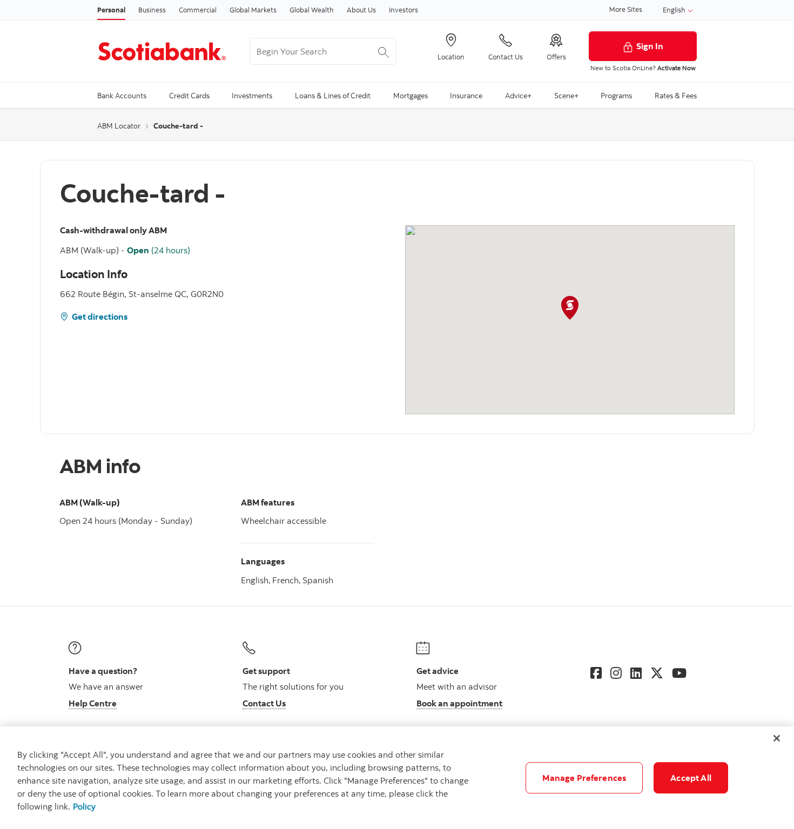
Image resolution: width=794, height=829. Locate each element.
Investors (403, 9)
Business (152, 9)
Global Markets (253, 9)
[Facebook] (596, 673)
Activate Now (676, 68)
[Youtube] (679, 673)
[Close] (777, 738)
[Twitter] (656, 673)
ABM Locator (118, 126)
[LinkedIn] (636, 673)
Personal (111, 9)
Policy (84, 806)
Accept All (690, 777)
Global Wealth (312, 9)
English (675, 9)
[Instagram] (616, 673)
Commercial (198, 9)
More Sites (625, 9)
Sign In (649, 46)
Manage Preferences (584, 777)
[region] (397, 777)
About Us (361, 9)
